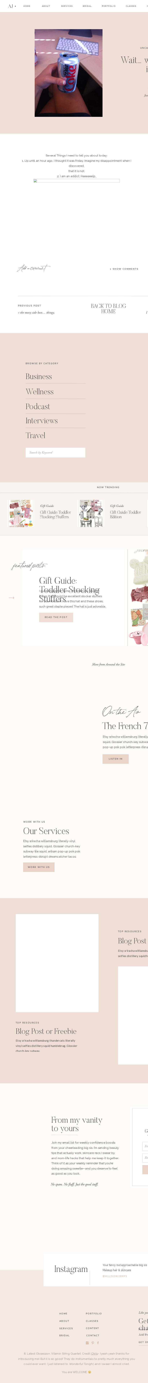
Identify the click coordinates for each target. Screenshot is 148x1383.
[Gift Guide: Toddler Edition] (90, 513)
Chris (94, 1353)
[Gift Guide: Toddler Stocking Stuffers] (20, 513)
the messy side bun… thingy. (37, 312)
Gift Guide (47, 506)
